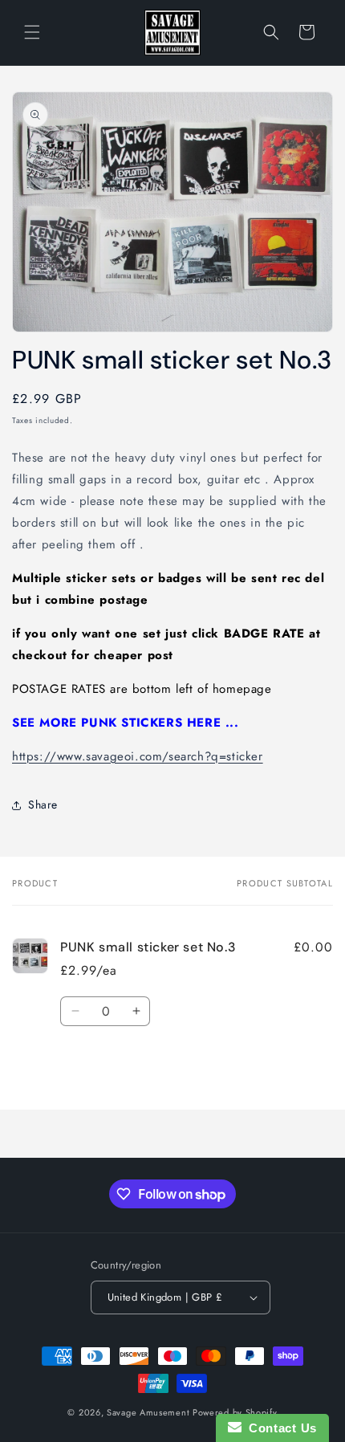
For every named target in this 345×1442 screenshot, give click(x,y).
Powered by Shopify (235, 1412)
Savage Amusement (148, 1412)
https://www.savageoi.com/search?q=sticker (137, 756)
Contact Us (279, 1428)
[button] (32, 32)
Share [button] (43, 804)
